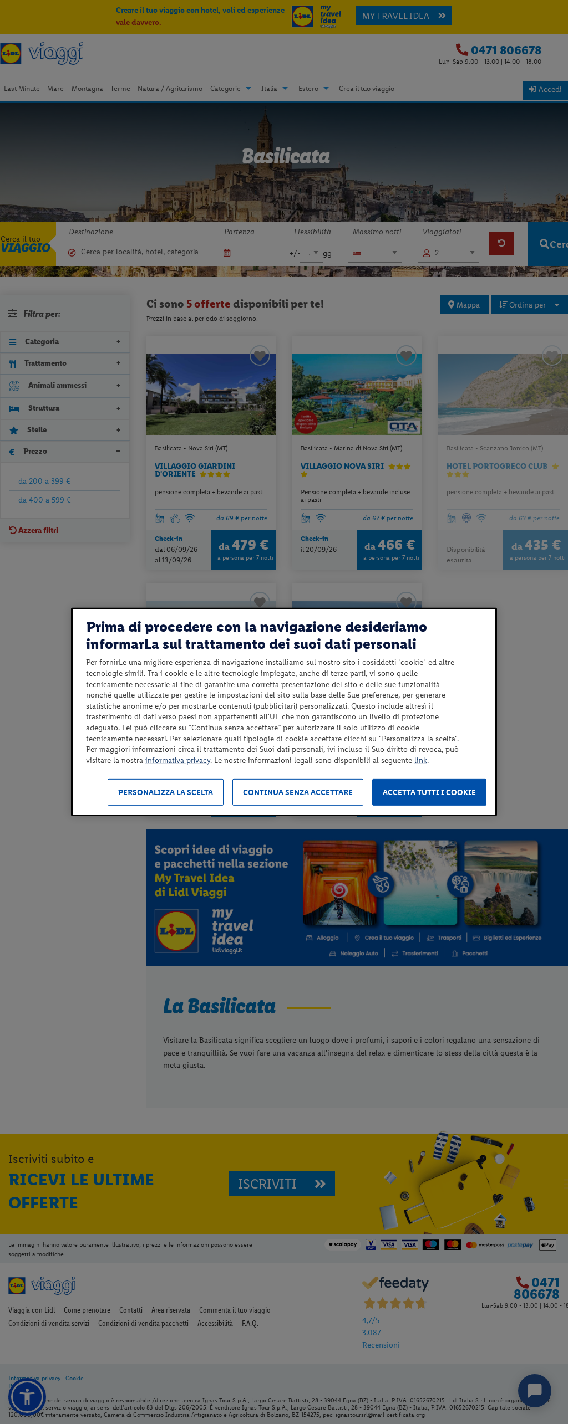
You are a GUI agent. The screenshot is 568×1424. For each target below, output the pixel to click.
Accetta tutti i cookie (429, 792)
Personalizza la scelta (165, 792)
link (420, 760)
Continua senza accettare (298, 792)
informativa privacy (177, 760)
